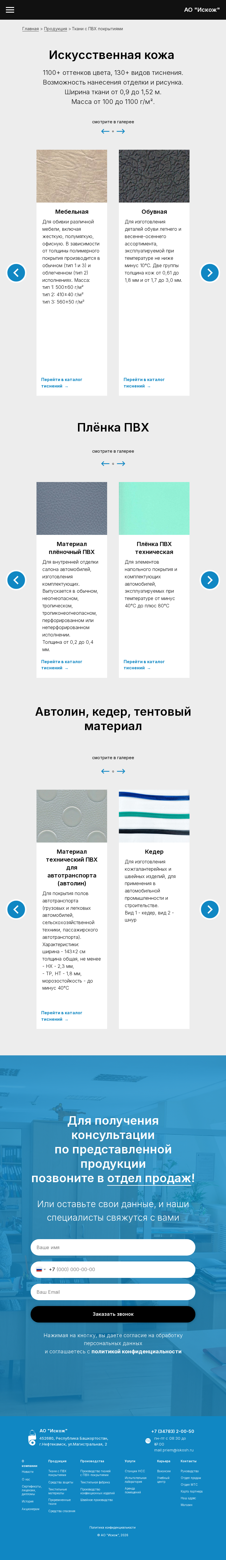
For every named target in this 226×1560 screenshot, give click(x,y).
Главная (30, 28)
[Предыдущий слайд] (16, 272)
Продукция (55, 28)
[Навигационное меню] (10, 10)
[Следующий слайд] (210, 272)
